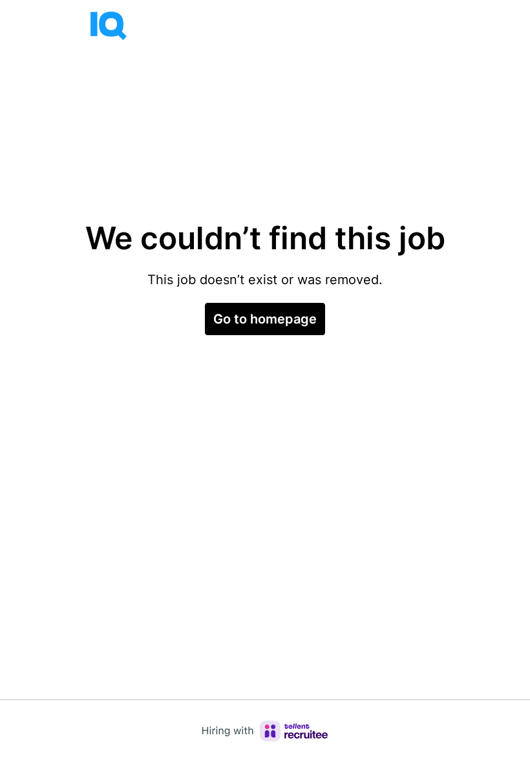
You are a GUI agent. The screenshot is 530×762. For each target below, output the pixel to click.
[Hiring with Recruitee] (265, 731)
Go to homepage (265, 319)
